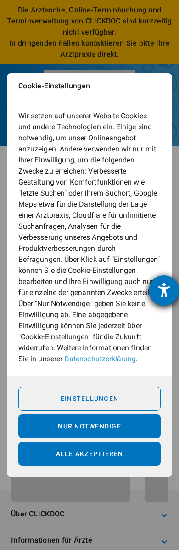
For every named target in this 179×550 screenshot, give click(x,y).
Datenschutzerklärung (100, 358)
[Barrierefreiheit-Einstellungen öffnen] (164, 290)
